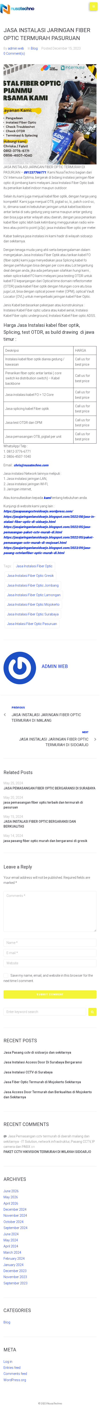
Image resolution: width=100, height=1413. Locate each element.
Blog (34, 48)
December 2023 (15, 1271)
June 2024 (11, 1234)
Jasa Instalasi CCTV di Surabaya (28, 1072)
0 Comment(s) (14, 53)
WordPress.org (14, 1380)
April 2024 (10, 1246)
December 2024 (15, 1209)
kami (47, 498)
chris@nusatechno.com (31, 465)
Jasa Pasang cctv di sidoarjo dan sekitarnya (37, 1052)
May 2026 (10, 1197)
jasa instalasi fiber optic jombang (33, 585)
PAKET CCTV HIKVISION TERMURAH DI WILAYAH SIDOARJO (47, 1152)
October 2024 (13, 1222)
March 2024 (12, 1252)
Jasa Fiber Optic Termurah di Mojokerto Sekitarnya (42, 1082)
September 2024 (15, 1228)
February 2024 (14, 1258)
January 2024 (13, 1265)
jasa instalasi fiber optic (34, 566)
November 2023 (15, 1277)
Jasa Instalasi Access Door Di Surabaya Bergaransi (42, 1062)
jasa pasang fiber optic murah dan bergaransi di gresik (45, 841)
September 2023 (15, 1283)
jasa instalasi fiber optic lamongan (33, 595)
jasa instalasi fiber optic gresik (30, 576)
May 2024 (10, 1240)
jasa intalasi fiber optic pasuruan (32, 624)
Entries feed (11, 1368)
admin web (16, 48)
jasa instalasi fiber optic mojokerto (33, 604)
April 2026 (10, 1203)
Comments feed (15, 1374)
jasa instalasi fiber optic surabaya (33, 614)
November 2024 (15, 1215)
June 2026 (11, 1191)
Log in (7, 1361)
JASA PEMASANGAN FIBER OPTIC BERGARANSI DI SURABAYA (49, 788)
